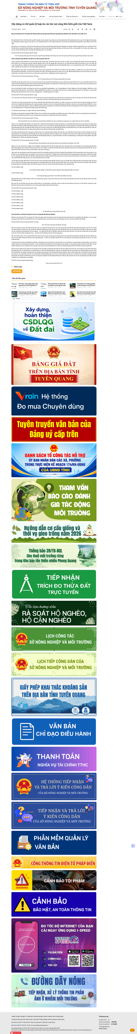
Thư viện (102, 16)
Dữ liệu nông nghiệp (88, 16)
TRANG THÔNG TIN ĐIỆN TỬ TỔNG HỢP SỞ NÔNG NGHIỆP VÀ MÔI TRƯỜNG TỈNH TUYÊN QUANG (37, 1016)
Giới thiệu (23, 16)
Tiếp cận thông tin (72, 16)
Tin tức (33, 16)
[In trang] (94, 29)
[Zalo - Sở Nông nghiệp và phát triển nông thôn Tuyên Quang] (133, 845)
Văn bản (42, 16)
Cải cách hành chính (55, 16)
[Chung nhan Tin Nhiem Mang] (112, 1028)
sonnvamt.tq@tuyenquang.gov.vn (39, 1025)
